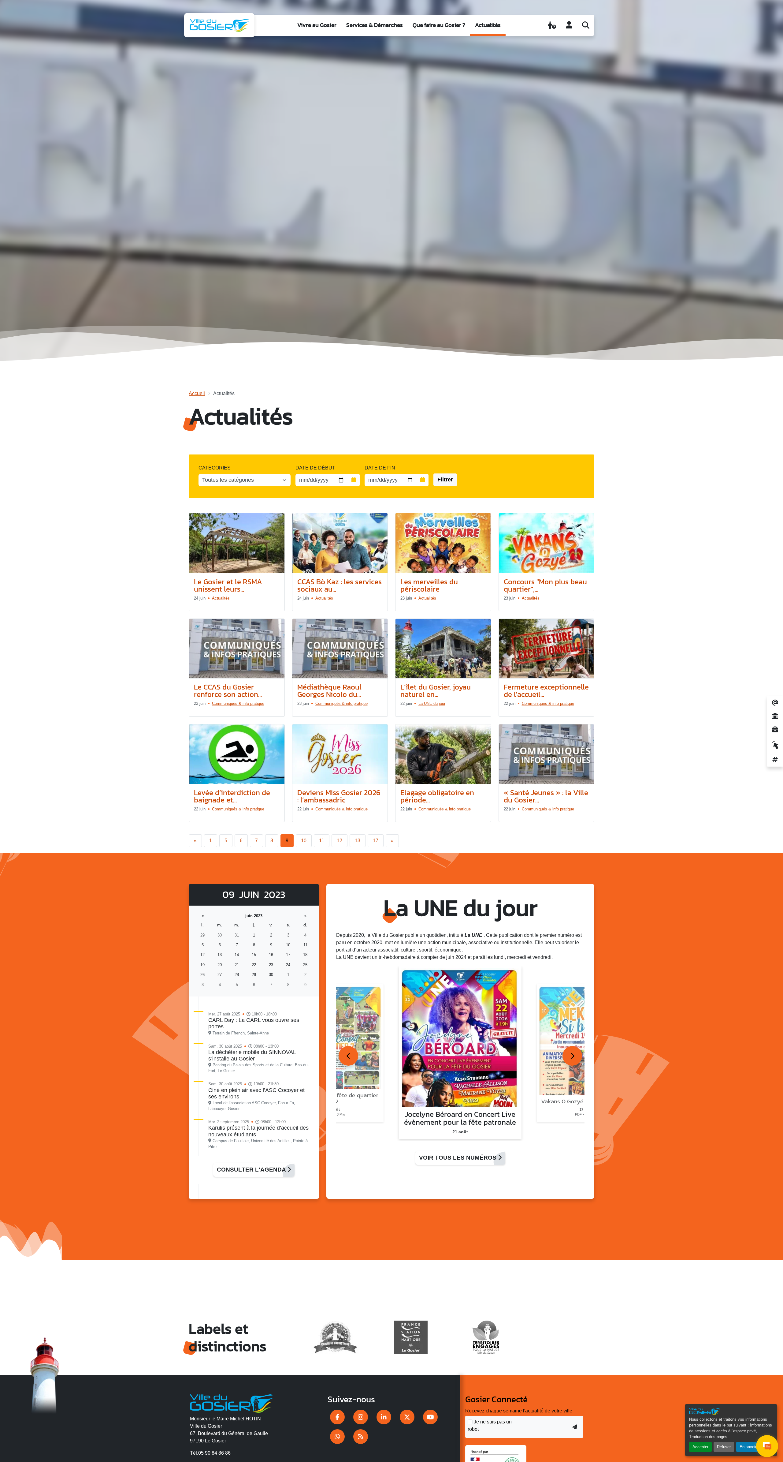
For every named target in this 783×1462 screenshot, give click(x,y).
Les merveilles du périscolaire (429, 585)
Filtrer (445, 480)
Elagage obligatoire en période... (437, 796)
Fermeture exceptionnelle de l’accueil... (546, 691)
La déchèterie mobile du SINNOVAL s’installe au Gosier (252, 1055)
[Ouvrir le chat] (767, 1446)
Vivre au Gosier (316, 25)
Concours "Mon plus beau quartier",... (545, 585)
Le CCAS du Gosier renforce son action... (228, 691)
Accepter (700, 1447)
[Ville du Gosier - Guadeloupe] (231, 1402)
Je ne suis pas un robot (490, 1425)
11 (321, 840)
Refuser (724, 1447)
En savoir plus (752, 1447)
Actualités (488, 25)
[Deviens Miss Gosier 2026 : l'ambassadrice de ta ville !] (340, 754)
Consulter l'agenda (252, 1169)
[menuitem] (316, 25)
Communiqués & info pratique (238, 703)
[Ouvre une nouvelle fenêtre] (337, 1417)
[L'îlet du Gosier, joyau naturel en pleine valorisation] (443, 649)
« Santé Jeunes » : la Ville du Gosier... (546, 796)
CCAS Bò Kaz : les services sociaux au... (339, 585)
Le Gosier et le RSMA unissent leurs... (228, 585)
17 (375, 840)
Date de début (315, 467)
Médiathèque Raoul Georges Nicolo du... (329, 691)
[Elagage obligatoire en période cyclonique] (443, 754)
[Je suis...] (552, 25)
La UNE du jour (431, 703)
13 (357, 840)
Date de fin (380, 467)
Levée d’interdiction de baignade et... (232, 796)
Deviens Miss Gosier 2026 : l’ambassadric (338, 796)
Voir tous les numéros (458, 1157)
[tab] (348, 1056)
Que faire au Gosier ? (439, 25)
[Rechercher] (585, 25)
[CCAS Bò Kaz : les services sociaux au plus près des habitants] (340, 543)
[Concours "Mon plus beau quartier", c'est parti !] (546, 543)
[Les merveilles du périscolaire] (443, 543)
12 (339, 840)
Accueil (197, 393)
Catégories (215, 467)
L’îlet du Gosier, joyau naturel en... (435, 691)
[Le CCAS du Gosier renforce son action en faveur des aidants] (236, 649)
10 (303, 840)
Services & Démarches (374, 25)
